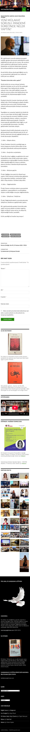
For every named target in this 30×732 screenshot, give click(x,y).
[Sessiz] (24, 414)
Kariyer (12, 16)
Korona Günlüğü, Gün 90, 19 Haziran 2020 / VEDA (14, 244)
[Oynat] (3, 414)
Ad (2, 290)
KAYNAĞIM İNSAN (7, 9)
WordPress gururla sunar (14, 729)
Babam (2, 719)
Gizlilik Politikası (4, 729)
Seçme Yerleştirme (19, 16)
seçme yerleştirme (15, 236)
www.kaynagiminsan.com (7, 630)
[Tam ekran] (27, 414)
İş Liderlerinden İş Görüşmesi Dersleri (10, 250)
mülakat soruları (15, 234)
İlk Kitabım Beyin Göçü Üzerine (9, 716)
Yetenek (3, 17)
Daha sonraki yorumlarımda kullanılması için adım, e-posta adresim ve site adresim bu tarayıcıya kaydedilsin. (15, 313)
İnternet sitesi (5, 304)
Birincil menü (28, 10)
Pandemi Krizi (5, 236)
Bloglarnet (13, 710)
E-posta (3, 297)
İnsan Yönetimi (5, 16)
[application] (15, 408)
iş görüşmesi (5, 234)
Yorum (3, 268)
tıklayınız (23, 456)
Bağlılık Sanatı (4, 710)
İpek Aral (12, 32)
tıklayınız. (24, 463)
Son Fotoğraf (4, 713)
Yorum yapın (19, 32)
